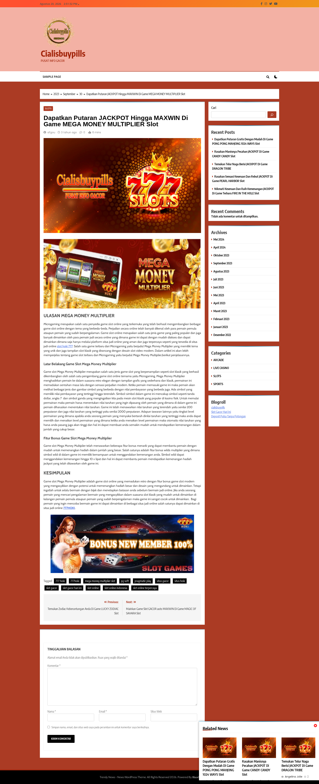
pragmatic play (143, 581)
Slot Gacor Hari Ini (221, 412)
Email (103, 711)
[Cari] (271, 114)
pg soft (125, 581)
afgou (51, 132)
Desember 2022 (222, 335)
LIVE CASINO (221, 368)
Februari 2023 (221, 319)
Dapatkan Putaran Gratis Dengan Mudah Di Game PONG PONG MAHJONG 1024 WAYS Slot (219, 768)
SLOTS (48, 108)
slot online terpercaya (145, 588)
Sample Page (52, 76)
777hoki (75, 581)
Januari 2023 (220, 327)
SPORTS (218, 384)
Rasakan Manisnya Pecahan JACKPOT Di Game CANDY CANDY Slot (256, 768)
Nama (51, 711)
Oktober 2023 (221, 255)
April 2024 (219, 247)
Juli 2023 (218, 279)
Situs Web (156, 711)
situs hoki (179, 581)
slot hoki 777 (65, 346)
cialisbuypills (63, 53)
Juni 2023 (218, 287)
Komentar (54, 666)
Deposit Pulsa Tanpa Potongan (228, 416)
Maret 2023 (220, 311)
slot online (93, 588)
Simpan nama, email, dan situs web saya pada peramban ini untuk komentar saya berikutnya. (100, 727)
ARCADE (218, 360)
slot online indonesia (115, 588)
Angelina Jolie (293, 776)
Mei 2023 (218, 295)
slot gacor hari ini (72, 588)
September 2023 (222, 263)
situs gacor (163, 581)
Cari (213, 107)
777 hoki (60, 581)
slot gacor (51, 588)
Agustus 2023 (221, 271)
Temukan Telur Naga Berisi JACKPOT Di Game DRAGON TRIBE (297, 765)
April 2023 (219, 303)
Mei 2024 (218, 239)
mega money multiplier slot (100, 581)
